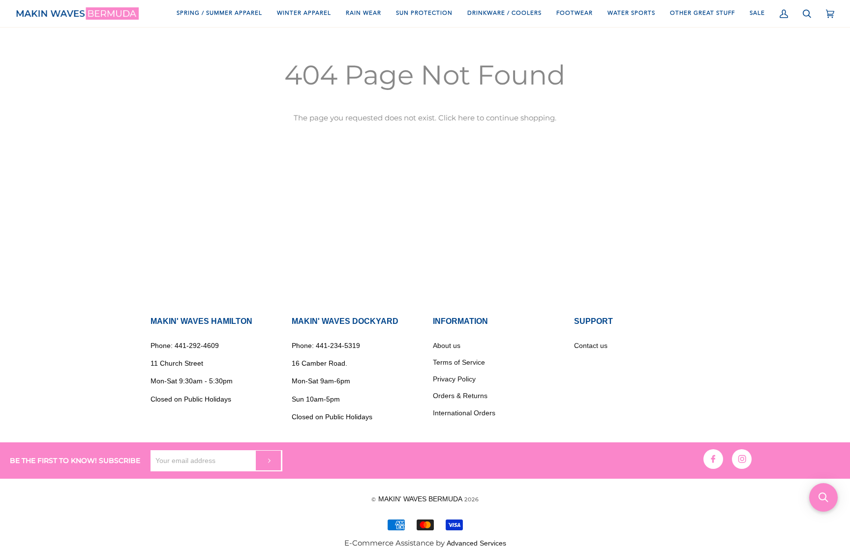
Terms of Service (459, 362)
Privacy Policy (454, 379)
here (466, 118)
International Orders (464, 413)
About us (446, 345)
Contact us (590, 345)
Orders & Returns (460, 396)
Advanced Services (476, 543)
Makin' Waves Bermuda (420, 499)
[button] (823, 497)
